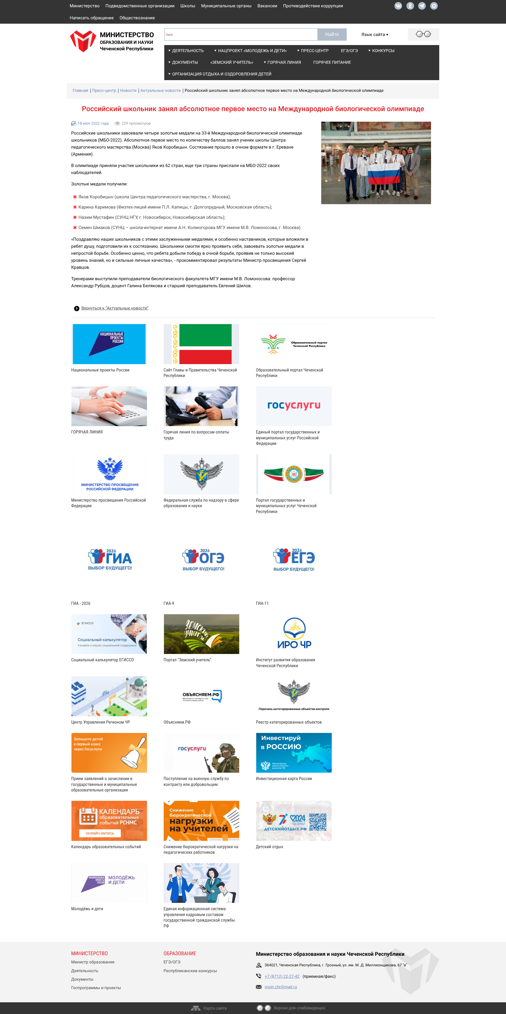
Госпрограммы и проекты (96, 988)
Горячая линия (284, 62)
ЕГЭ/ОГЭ (349, 51)
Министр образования (92, 962)
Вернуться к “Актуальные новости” (114, 308)
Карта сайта (215, 1008)
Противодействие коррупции (313, 5)
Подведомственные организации (140, 5)
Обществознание (137, 17)
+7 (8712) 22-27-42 (282, 976)
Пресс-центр (315, 51)
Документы (185, 62)
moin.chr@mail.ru (281, 987)
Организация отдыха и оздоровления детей (221, 74)
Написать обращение (92, 17)
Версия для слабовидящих (299, 1008)
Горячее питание (332, 62)
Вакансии (267, 5)
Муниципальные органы (226, 5)
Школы (187, 5)
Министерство (85, 5)
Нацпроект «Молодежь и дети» (252, 51)
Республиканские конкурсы (190, 971)
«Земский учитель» (231, 62)
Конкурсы (383, 51)
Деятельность (188, 51)
